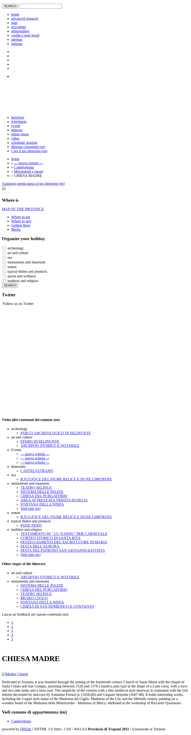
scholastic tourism (24, 143)
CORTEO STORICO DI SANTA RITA (50, 538)
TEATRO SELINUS (36, 488)
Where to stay (21, 221)
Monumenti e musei (28, 171)
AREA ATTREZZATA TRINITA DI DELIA (54, 500)
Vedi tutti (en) (30, 509)
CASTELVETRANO (36, 471)
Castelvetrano (24, 167)
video (15, 138)
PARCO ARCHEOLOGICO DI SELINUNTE (55, 433)
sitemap (16, 39)
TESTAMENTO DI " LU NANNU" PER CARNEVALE (63, 534)
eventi (15, 126)
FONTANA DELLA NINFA (42, 504)
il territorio (19, 122)
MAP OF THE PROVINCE (23, 209)
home (15, 14)
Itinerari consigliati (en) (28, 147)
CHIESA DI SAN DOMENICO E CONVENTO (57, 606)
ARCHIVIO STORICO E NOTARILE (49, 446)
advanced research (24, 19)
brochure (17, 117)
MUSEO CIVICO (34, 598)
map (14, 23)
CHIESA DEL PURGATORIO (43, 496)
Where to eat (20, 217)
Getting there (20, 225)
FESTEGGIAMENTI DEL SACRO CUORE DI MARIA (63, 542)
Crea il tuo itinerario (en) (29, 151)
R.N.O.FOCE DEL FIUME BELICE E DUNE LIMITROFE (66, 479)
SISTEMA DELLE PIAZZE (41, 492)
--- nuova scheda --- (28, 163)
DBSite (25, 729)
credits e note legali (25, 35)
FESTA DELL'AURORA (39, 546)
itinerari (16, 130)
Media (15, 229)
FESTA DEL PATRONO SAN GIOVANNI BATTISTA (62, 550)
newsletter (18, 27)
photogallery (20, 31)
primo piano (20, 134)
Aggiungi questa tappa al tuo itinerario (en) (33, 184)
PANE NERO (31, 525)
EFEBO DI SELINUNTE (39, 441)
